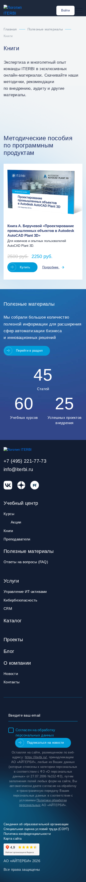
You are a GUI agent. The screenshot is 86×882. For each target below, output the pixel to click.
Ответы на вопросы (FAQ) (26, 562)
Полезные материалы (29, 551)
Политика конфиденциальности (27, 834)
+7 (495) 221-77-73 (25, 461)
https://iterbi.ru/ (36, 757)
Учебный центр (21, 503)
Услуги (11, 581)
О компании (17, 663)
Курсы (9, 514)
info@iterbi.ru (18, 469)
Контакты (12, 682)
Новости (11, 674)
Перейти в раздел (29, 350)
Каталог (13, 620)
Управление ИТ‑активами (25, 592)
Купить (25, 267)
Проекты (13, 639)
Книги (8, 531)
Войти (65, 10)
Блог (9, 651)
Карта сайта (13, 838)
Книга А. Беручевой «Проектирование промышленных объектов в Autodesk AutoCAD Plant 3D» (40, 230)
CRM (8, 609)
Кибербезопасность (20, 600)
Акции (16, 522)
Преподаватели (17, 539)
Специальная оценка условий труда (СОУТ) (36, 829)
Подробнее (50, 267)
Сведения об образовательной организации (36, 824)
